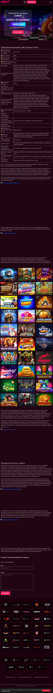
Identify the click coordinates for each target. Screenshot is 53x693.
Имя (2, 565)
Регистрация (32, 2)
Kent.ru (7, 426)
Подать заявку (18, 32)
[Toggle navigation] (50, 2)
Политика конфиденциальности (41, 677)
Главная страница (10, 677)
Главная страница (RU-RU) (24, 677)
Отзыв (2, 572)
